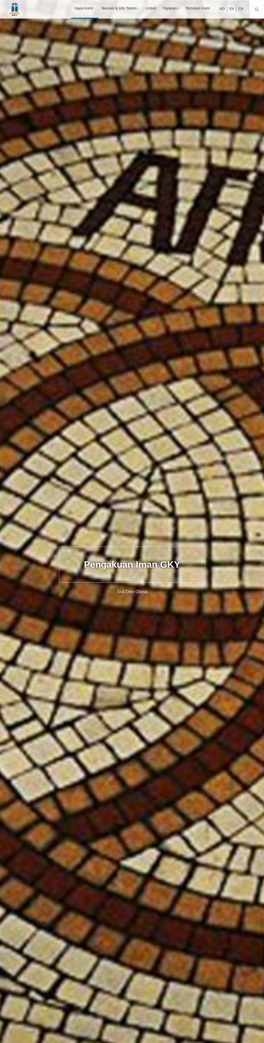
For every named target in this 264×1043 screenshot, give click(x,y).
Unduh (150, 8)
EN (231, 9)
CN (240, 9)
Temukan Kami (197, 8)
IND (222, 9)
